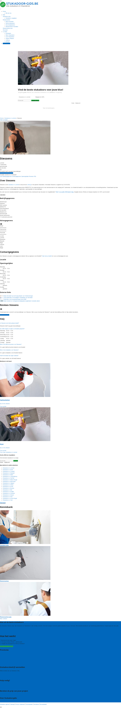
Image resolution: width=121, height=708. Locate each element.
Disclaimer (36, 704)
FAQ (35, 176)
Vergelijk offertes (35, 100)
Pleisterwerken (6, 20)
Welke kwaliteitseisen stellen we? (8, 630)
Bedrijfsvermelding (4, 675)
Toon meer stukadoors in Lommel (8, 452)
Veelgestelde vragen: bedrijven (8, 677)
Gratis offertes (6, 43)
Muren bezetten (10, 21)
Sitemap (12, 704)
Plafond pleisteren (10, 23)
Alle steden (3, 663)
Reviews (31, 176)
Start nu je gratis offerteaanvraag (64, 192)
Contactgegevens (16, 176)
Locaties (5, 31)
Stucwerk (5, 30)
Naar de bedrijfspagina (48, 108)
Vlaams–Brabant (10, 38)
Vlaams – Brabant (4, 658)
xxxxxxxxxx (3, 227)
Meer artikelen (3, 618)
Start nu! (15, 460)
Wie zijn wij (8, 13)
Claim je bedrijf (3, 120)
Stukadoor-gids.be (4, 704)
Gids (4, 14)
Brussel (7, 41)
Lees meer (3, 194)
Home (4, 11)
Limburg (8, 40)
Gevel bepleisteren (10, 25)
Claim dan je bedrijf (47, 256)
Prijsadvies (2, 694)
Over (1, 176)
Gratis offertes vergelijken (6, 173)
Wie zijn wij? (3, 701)
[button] (9, 323)
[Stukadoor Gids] (19, 7)
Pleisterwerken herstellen (12, 26)
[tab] (60, 323)
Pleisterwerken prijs (8, 28)
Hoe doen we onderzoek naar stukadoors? (11, 632)
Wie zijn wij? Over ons (5, 628)
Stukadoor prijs (7, 16)
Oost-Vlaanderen (10, 36)
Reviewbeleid (43, 704)
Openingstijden (25, 176)
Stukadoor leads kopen (6, 673)
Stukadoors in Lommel (10, 118)
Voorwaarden (29, 704)
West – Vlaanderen (5, 655)
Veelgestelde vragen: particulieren (8, 684)
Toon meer (3, 502)
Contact (2, 687)
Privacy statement (20, 704)
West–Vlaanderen (10, 35)
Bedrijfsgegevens (7, 176)
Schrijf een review (4, 315)
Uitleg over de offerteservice (7, 685)
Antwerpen (8, 33)
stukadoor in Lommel (13, 184)
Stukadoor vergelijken (11, 18)
